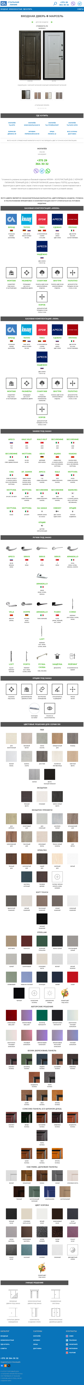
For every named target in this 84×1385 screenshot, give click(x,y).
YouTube (72, 1352)
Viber (71, 1336)
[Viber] (36, 171)
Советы (80, 9)
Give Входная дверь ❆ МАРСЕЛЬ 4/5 (44, 108)
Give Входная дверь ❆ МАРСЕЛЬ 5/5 (46, 108)
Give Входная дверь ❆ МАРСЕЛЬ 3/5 (42, 108)
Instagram (73, 1348)
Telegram (73, 1340)
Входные (4, 9)
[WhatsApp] (48, 171)
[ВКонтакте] (2, 1365)
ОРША (35, 1344)
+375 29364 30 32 (64, 3)
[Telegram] (79, 3)
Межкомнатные (15, 9)
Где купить (27, 9)
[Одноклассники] (5, 1365)
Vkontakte (73, 1344)
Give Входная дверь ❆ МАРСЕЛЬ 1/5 (38, 108)
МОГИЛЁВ (36, 1336)
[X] (9, 1365)
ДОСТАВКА (37, 1348)
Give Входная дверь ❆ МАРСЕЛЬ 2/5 (40, 108)
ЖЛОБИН (36, 1340)
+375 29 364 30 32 (9, 1358)
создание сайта (6, 1380)
